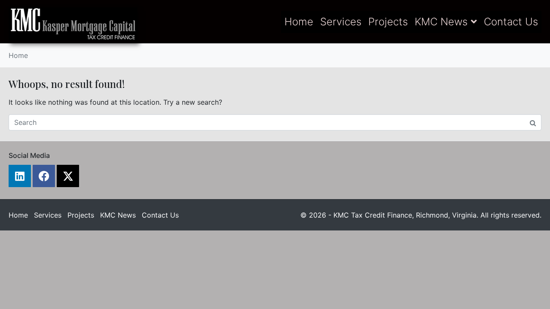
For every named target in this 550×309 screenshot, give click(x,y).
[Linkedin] (20, 176)
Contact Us (511, 21)
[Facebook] (44, 176)
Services (340, 21)
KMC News (441, 21)
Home (298, 21)
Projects (388, 21)
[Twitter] (68, 176)
